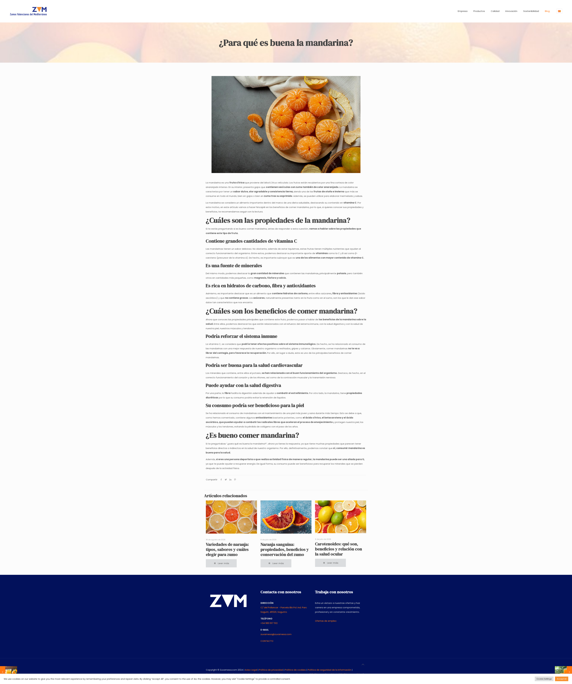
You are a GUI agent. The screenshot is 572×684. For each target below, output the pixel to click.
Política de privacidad (271, 669)
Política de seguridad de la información (329, 669)
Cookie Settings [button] (544, 678)
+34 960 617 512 (269, 623)
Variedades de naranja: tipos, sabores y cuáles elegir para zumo (227, 549)
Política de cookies (295, 669)
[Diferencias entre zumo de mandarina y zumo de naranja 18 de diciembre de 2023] (8, 672)
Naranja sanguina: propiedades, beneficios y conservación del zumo (285, 549)
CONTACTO (267, 640)
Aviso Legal (251, 669)
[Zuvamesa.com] (28, 11)
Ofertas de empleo (325, 620)
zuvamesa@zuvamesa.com (276, 634)
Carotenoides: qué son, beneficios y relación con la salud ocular (338, 549)
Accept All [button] (561, 678)
